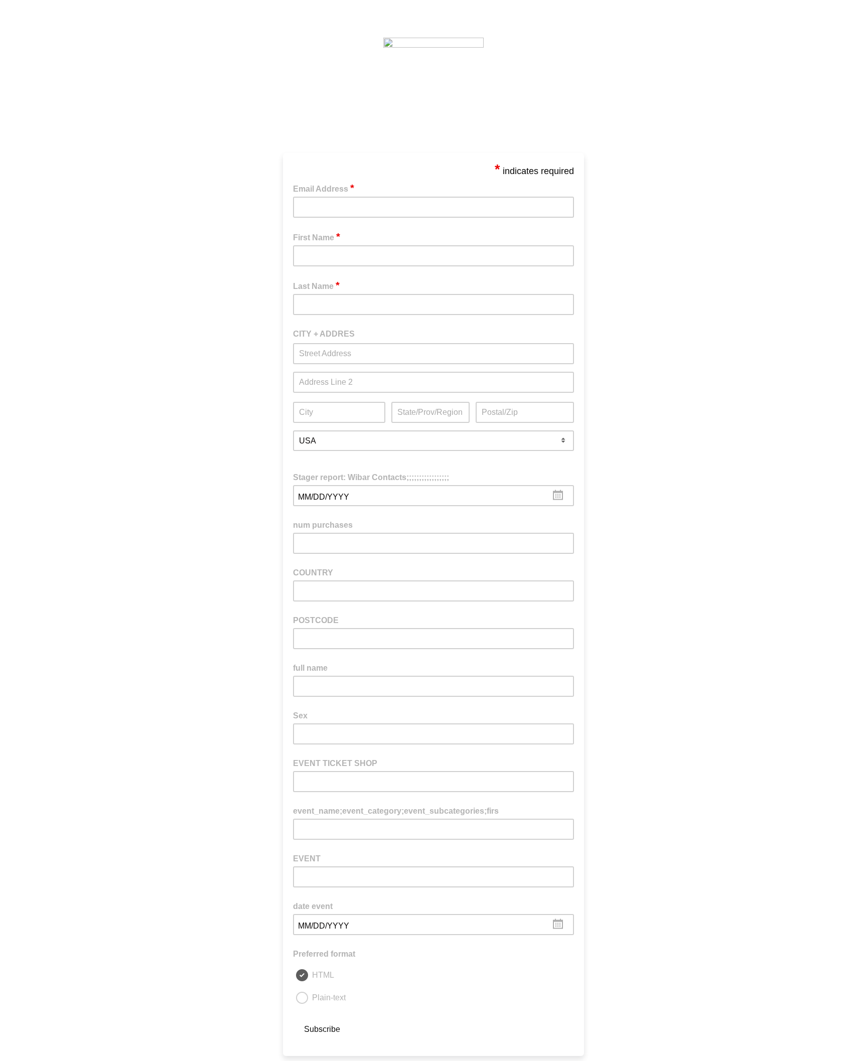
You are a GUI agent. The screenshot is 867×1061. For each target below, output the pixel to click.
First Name (316, 236)
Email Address (323, 188)
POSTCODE (316, 620)
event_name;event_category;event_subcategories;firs (396, 811)
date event (313, 906)
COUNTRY (313, 572)
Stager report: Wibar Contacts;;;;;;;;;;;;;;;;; (371, 477)
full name (310, 668)
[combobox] (433, 495)
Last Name (316, 285)
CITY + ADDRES (324, 334)
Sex (300, 715)
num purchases (323, 525)
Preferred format (324, 954)
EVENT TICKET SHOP (335, 763)
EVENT (307, 858)
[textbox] (433, 495)
